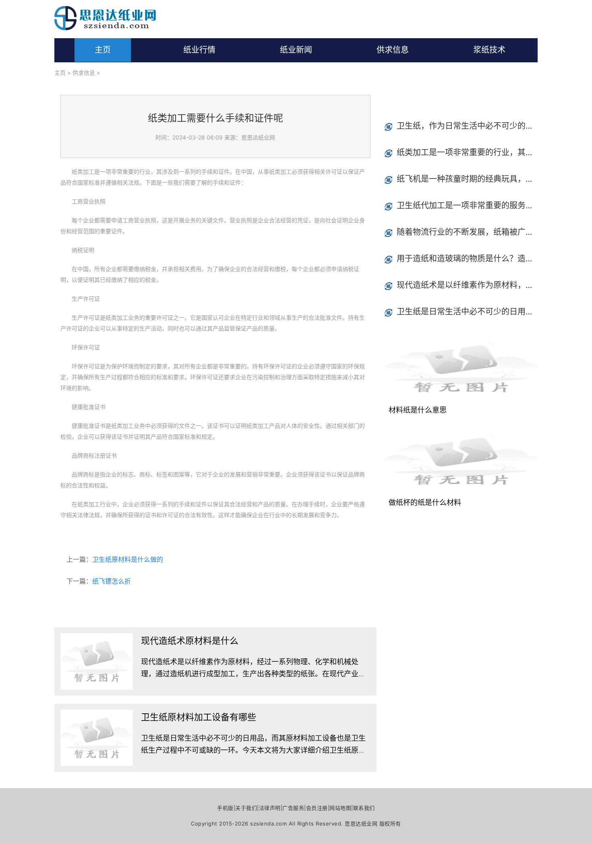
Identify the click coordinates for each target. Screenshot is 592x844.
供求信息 (393, 50)
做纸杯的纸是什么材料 (425, 502)
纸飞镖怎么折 (111, 581)
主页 (103, 50)
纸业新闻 (296, 50)
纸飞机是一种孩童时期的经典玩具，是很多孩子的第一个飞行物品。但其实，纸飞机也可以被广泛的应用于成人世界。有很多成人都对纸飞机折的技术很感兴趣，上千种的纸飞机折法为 (467, 179)
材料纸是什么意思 (418, 410)
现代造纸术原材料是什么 (189, 640)
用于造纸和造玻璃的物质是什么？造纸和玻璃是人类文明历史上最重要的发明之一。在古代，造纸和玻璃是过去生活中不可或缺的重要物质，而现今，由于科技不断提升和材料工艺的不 (467, 258)
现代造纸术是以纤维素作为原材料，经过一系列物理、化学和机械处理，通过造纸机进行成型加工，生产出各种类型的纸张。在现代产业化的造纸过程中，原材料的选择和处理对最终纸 (253, 673)
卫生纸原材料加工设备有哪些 (198, 717)
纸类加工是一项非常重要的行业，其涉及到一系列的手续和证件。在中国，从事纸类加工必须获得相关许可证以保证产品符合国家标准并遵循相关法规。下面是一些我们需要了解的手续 (467, 152)
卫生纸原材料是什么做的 (127, 559)
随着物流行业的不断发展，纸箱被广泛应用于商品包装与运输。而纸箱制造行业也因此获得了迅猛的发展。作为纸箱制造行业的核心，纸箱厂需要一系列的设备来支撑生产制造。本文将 (467, 232)
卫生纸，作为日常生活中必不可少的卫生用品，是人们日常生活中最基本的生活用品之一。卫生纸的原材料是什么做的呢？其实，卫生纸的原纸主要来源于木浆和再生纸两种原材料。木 (467, 126)
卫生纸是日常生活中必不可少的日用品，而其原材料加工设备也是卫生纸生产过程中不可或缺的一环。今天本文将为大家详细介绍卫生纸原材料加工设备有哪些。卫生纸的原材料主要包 (253, 750)
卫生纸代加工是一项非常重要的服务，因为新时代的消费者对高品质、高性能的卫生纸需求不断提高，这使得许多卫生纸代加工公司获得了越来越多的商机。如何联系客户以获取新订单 (467, 205)
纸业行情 (199, 50)
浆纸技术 (489, 50)
